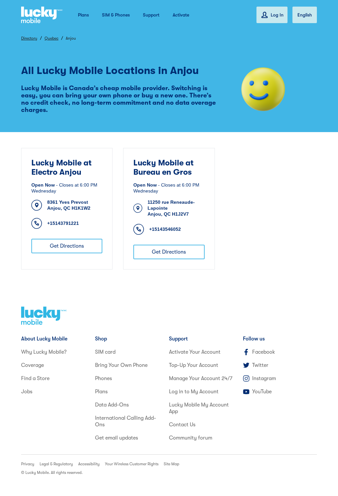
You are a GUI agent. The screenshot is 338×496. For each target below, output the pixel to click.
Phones (103, 378)
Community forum (190, 438)
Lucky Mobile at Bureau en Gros (163, 167)
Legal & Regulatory (56, 464)
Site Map (171, 464)
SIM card (105, 352)
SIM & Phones (116, 15)
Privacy (27, 464)
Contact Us (182, 425)
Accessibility (89, 464)
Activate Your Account (194, 352)
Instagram (264, 378)
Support (151, 15)
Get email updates (116, 438)
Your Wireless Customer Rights (131, 464)
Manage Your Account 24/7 (200, 378)
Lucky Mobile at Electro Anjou (61, 167)
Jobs (26, 392)
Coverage (32, 365)
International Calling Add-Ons (125, 421)
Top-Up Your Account (193, 365)
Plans (83, 15)
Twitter (260, 365)
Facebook (263, 352)
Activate (181, 15)
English (304, 15)
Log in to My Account (194, 392)
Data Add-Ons (112, 405)
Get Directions (67, 246)
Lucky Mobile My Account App (199, 408)
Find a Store (35, 378)
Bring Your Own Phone (121, 365)
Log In (277, 15)
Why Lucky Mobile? (44, 352)
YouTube (262, 392)
